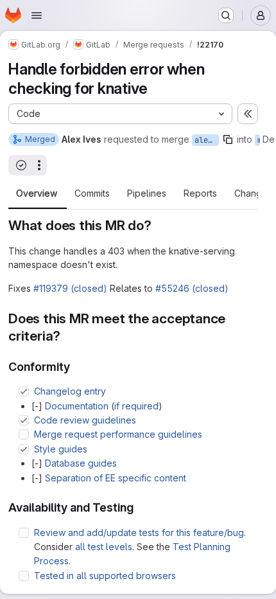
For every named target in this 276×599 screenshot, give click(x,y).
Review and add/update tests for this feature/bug (139, 532)
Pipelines (146, 193)
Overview (36, 193)
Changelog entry (70, 391)
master (258, 140)
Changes (253, 193)
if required (136, 405)
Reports (200, 193)
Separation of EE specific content (115, 477)
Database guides (81, 463)
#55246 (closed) (192, 288)
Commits (92, 193)
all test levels (103, 546)
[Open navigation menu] (36, 15)
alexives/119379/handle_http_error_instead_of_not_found (206, 140)
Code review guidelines (85, 420)
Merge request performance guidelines (118, 434)
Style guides (60, 448)
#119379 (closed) (70, 288)
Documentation (76, 405)
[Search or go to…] (226, 15)
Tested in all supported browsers (105, 575)
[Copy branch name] (228, 139)
